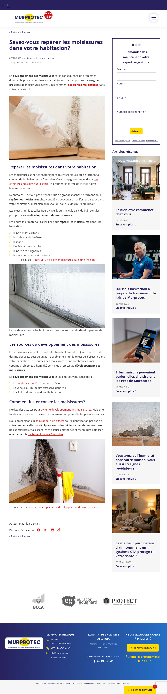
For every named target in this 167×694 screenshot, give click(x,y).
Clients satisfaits (138, 140)
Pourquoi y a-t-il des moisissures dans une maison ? (65, 260)
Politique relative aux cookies (108, 683)
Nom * (121, 83)
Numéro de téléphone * (131, 112)
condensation (25, 383)
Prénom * (123, 69)
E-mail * (121, 97)
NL (4, 5)
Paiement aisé (152, 140)
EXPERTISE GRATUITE (144, 647)
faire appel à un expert (50, 421)
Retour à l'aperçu (21, 32)
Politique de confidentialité (83, 683)
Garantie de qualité (122, 140)
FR (8, 5)
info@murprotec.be (59, 653)
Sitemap (125, 683)
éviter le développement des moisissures (66, 409)
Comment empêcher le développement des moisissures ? (65, 507)
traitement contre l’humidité (45, 434)
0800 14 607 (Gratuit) (60, 648)
